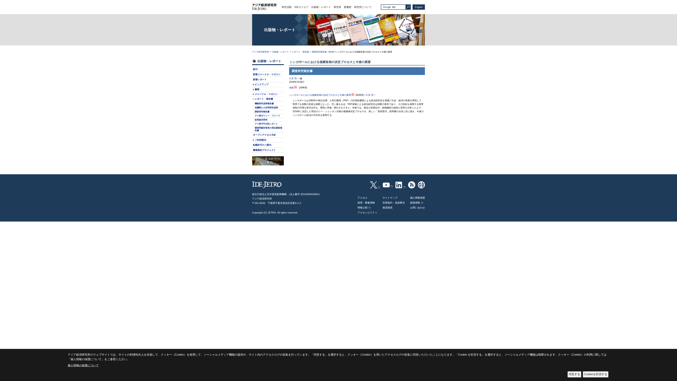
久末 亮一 (294, 78)
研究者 (337, 7)
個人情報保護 (417, 197)
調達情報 (415, 202)
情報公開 (362, 207)
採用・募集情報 (366, 202)
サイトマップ (390, 197)
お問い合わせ (417, 207)
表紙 (291, 87)
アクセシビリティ (367, 212)
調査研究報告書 (319, 52)
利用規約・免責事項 (394, 202)
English (419, 7)
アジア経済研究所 (260, 52)
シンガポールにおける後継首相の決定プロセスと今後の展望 (320, 95)
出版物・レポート (321, 7)
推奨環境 (387, 207)
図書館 (347, 7)
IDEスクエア (301, 7)
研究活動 (287, 7)
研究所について (362, 7)
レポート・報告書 (300, 52)
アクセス (362, 197)
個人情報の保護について (83, 365)
